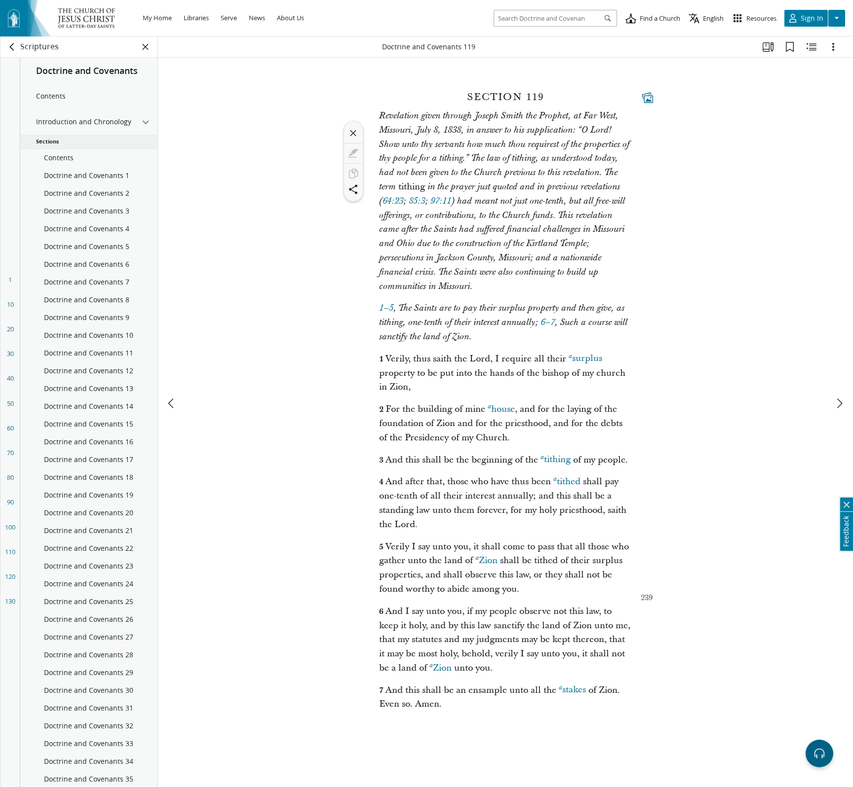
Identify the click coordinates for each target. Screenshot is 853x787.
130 (10, 601)
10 (10, 304)
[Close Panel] (146, 47)
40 (10, 378)
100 (10, 527)
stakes (574, 690)
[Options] (833, 47)
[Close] (353, 133)
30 (10, 353)
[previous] (172, 403)
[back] (12, 47)
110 (10, 551)
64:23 (393, 201)
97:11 (440, 201)
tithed (569, 481)
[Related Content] (811, 47)
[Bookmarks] (790, 47)
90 (10, 502)
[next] (839, 403)
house (503, 409)
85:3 (417, 201)
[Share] (353, 189)
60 (10, 428)
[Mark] (353, 153)
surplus (587, 359)
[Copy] (353, 173)
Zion (488, 560)
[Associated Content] (648, 98)
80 (10, 477)
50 (10, 403)
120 (10, 576)
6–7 (548, 322)
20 (10, 328)
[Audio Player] (819, 753)
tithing (557, 460)
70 (10, 452)
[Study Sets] (768, 47)
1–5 (386, 308)
